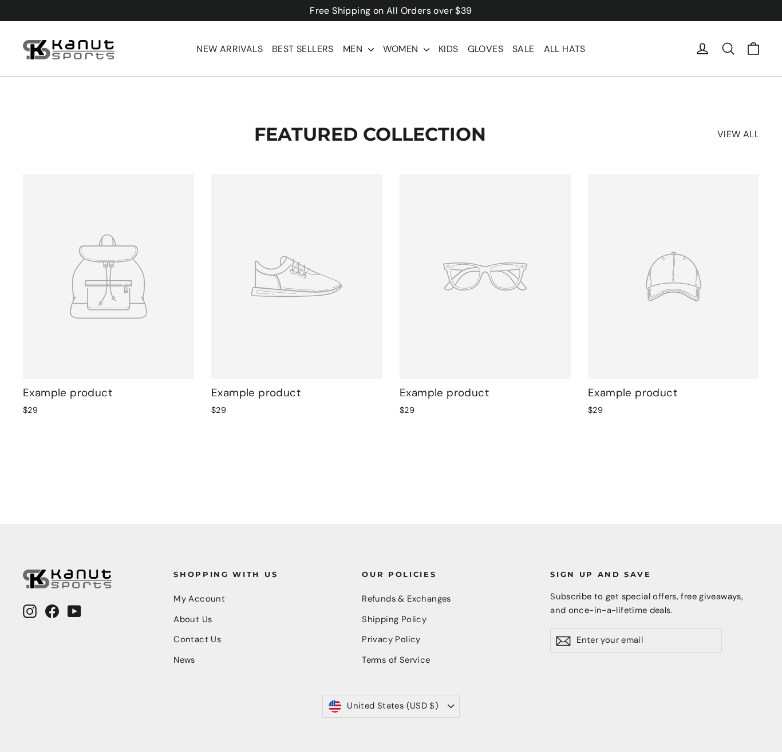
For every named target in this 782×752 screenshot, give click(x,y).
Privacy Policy (391, 639)
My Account (199, 598)
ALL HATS (565, 49)
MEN (354, 49)
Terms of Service (396, 660)
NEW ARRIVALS (229, 49)
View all (738, 134)
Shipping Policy (394, 619)
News (184, 660)
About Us (192, 619)
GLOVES (485, 49)
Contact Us (197, 639)
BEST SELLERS (303, 49)
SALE (523, 49)
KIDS (449, 49)
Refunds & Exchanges (406, 598)
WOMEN (402, 49)
